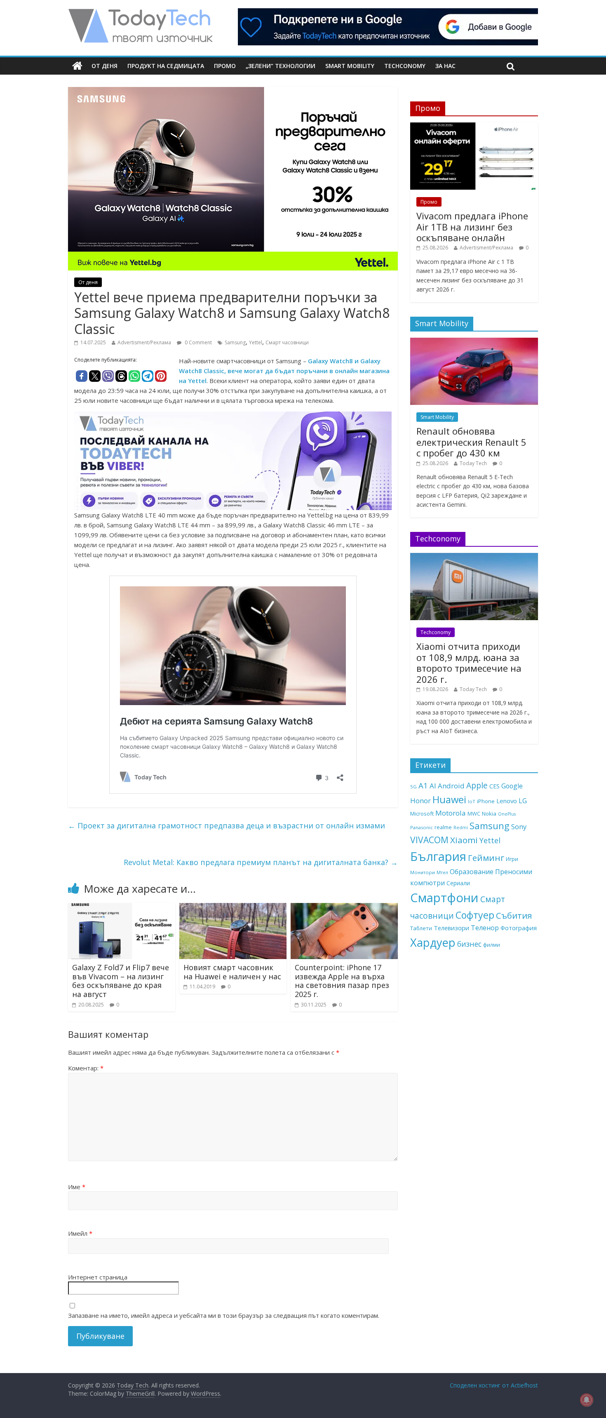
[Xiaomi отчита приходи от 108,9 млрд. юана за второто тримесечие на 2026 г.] (474, 557)
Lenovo (506, 801)
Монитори (422, 872)
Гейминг (486, 857)
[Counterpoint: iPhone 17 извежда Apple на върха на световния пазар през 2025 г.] (344, 907)
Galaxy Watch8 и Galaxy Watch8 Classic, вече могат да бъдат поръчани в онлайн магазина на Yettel (284, 371)
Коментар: (85, 1068)
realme (443, 827)
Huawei (449, 799)
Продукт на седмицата (165, 66)
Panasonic (421, 827)
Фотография (518, 928)
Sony (518, 826)
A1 (423, 785)
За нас (445, 66)
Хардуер (433, 942)
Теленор (485, 927)
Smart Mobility (349, 66)
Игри (512, 859)
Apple (477, 785)
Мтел (442, 872)
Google (512, 785)
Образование (471, 871)
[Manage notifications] (586, 1399)
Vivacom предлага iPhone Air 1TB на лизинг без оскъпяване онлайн (472, 226)
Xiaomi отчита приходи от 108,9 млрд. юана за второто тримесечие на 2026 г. (468, 662)
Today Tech (473, 463)
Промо (225, 66)
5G (413, 786)
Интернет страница (97, 1277)
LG (523, 800)
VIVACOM (429, 840)
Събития (514, 915)
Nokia (489, 813)
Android (451, 785)
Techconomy (404, 66)
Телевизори (451, 928)
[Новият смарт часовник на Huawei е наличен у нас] (233, 907)
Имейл (80, 1233)
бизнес (469, 944)
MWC (473, 813)
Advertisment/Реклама (144, 342)
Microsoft (422, 813)
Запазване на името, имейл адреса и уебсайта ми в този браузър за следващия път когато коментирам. (223, 1315)
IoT (471, 801)
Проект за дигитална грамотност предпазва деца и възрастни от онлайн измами (226, 825)
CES (494, 786)
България (438, 856)
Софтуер (475, 915)
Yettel (255, 342)
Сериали (458, 883)
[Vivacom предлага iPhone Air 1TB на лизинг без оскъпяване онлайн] (474, 127)
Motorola (450, 813)
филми (491, 944)
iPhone (486, 801)
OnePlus (507, 814)
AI (433, 785)
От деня (104, 66)
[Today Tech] (140, 13)
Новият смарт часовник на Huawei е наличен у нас (232, 971)
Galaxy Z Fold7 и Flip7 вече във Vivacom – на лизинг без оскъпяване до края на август (120, 980)
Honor (420, 800)
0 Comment (197, 342)
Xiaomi (464, 840)
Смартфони (444, 897)
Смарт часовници (287, 342)
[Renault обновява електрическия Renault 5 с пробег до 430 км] (474, 342)
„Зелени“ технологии (280, 66)
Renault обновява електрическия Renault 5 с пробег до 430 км (471, 442)
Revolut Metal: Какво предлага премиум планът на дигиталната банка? (261, 862)
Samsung (235, 342)
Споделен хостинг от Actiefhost (494, 1385)
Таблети (421, 928)
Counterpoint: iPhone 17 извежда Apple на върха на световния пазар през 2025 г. (342, 980)
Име (76, 1187)
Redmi (460, 827)
